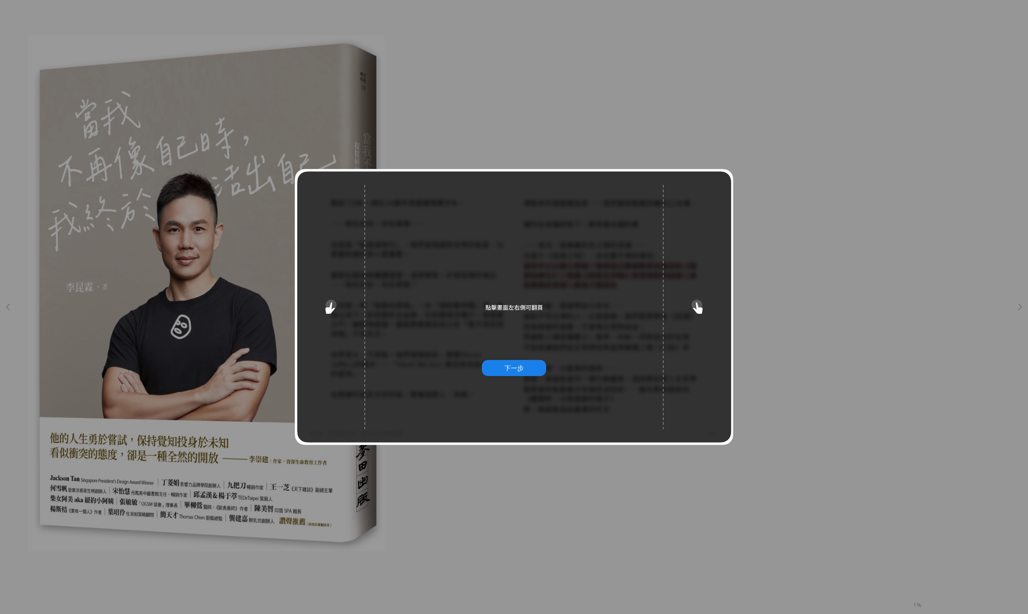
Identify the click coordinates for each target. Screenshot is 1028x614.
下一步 (514, 368)
